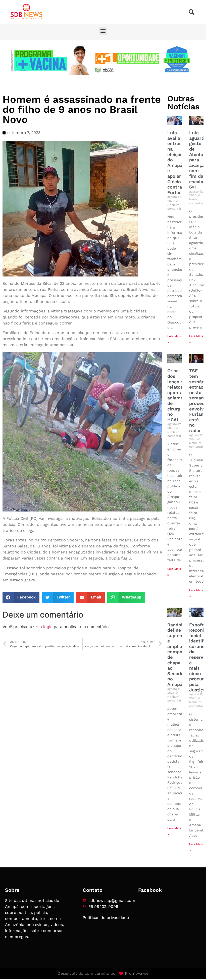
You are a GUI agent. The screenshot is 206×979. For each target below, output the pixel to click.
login (48, 626)
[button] (191, 12)
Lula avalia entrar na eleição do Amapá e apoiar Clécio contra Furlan (175, 162)
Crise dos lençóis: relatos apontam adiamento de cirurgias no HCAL (179, 395)
